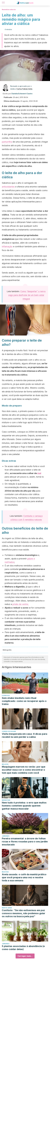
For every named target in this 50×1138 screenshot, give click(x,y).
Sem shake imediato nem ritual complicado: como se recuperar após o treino (24, 701)
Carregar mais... (25, 956)
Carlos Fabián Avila (24, 89)
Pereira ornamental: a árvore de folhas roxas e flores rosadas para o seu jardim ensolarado (25, 841)
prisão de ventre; (20, 604)
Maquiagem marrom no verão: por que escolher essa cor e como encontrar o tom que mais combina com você (23, 769)
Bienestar (6, 800)
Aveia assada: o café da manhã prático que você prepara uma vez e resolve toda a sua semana (24, 877)
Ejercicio (6, 695)
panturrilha (7, 142)
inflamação (7, 246)
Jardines (5, 836)
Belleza (5, 764)
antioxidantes (8, 186)
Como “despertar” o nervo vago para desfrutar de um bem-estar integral (27, 295)
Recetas (5, 872)
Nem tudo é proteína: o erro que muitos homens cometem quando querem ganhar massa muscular (24, 805)
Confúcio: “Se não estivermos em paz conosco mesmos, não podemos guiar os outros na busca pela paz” (23, 913)
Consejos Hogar (9, 731)
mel (39, 473)
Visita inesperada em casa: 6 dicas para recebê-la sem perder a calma (24, 735)
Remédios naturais (9, 9)
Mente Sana (7, 908)
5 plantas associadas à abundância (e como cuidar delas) (23, 948)
